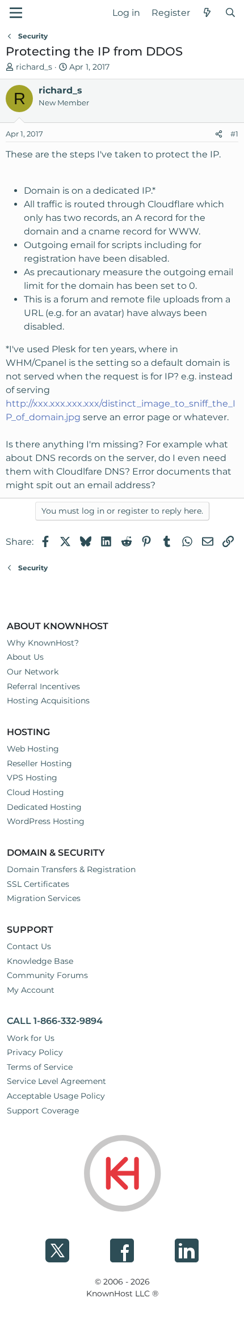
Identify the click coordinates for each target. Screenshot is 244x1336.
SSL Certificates (38, 884)
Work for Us (30, 1038)
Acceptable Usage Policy (56, 1096)
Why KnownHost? (43, 643)
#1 (234, 133)
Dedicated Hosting (44, 807)
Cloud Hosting (35, 792)
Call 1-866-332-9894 (55, 1020)
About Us (25, 657)
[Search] (230, 13)
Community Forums (47, 975)
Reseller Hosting (39, 763)
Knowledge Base (40, 961)
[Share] (218, 134)
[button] (16, 12)
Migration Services (44, 898)
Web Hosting (33, 749)
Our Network (32, 672)
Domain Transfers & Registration (71, 869)
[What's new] (207, 13)
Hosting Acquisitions (48, 700)
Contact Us (29, 946)
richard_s (34, 67)
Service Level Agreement (56, 1081)
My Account (30, 990)
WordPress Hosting (46, 821)
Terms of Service (40, 1067)
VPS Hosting (32, 777)
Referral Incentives (43, 686)
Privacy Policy (35, 1052)
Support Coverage (43, 1110)
